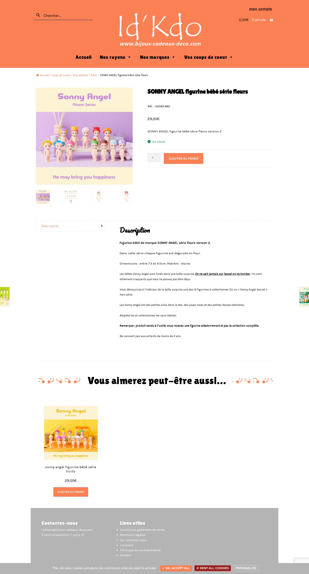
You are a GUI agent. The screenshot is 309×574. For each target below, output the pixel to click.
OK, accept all (177, 568)
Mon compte (260, 9)
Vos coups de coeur (205, 57)
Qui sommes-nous (133, 540)
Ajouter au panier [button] (71, 491)
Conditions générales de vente (142, 530)
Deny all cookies (214, 568)
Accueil (83, 57)
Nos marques (154, 57)
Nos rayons (112, 57)
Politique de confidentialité (140, 550)
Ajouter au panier (183, 158)
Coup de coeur (61, 75)
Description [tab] (50, 226)
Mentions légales (133, 535)
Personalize (245, 568)
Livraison (126, 545)
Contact (125, 555)
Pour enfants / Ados (85, 75)
